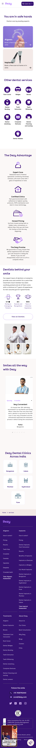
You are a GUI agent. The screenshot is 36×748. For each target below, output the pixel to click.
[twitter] (11, 703)
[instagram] (25, 703)
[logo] (8, 3)
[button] (12, 432)
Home (4, 512)
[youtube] (15, 703)
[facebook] (20, 703)
